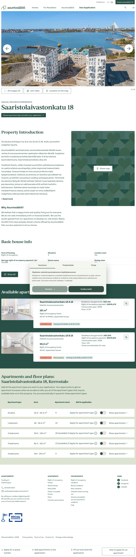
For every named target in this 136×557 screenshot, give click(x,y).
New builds (52, 489)
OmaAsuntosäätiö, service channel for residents (78, 499)
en (112, 2)
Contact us (100, 2)
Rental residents (77, 486)
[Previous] (7, 48)
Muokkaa (48, 289)
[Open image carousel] (68, 48)
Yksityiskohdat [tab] (68, 265)
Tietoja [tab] (93, 265)
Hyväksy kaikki (86, 289)
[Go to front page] (13, 7)
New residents (76, 489)
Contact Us (49, 537)
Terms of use (39, 537)
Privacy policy (27, 537)
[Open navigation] (133, 7)
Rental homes (53, 486)
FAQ (72, 505)
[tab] (12, 91)
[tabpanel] (68, 48)
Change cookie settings (64, 537)
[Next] (129, 48)
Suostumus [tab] (42, 265)
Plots (50, 497)
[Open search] (125, 7)
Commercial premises (56, 500)
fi (108, 2)
